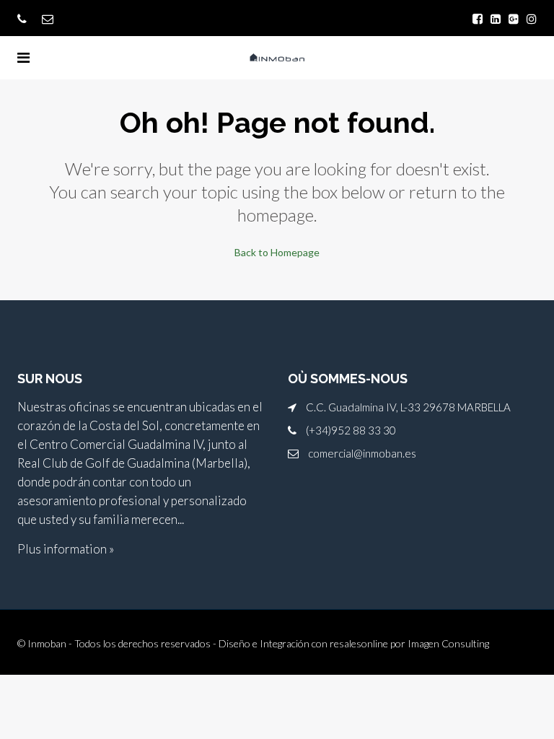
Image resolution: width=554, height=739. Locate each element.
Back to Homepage (277, 252)
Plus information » (65, 548)
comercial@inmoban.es (362, 453)
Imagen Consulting (448, 643)
